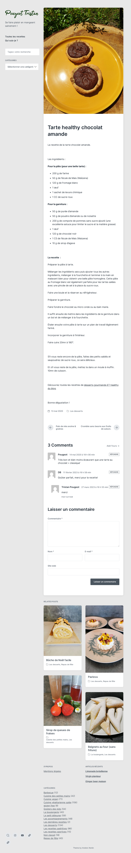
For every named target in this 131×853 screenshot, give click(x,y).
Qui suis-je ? (11, 40)
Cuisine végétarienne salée (57, 802)
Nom (51, 551)
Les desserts (76, 411)
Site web (52, 565)
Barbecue (48, 792)
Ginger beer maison (95, 781)
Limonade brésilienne (96, 771)
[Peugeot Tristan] (22, 14)
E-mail (89, 551)
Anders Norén (88, 848)
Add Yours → (113, 446)
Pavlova (93, 676)
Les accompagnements (56, 818)
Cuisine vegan (51, 799)
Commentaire (55, 518)
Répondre (114, 454)
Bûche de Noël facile (58, 660)
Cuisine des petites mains (57, 740)
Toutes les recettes (15, 36)
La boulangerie (97, 754)
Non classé (49, 835)
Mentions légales (52, 771)
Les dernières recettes (55, 822)
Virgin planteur (93, 776)
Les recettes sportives (55, 831)
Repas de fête (67, 664)
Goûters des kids (52, 809)
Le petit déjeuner (52, 815)
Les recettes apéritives (55, 828)
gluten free (49, 805)
